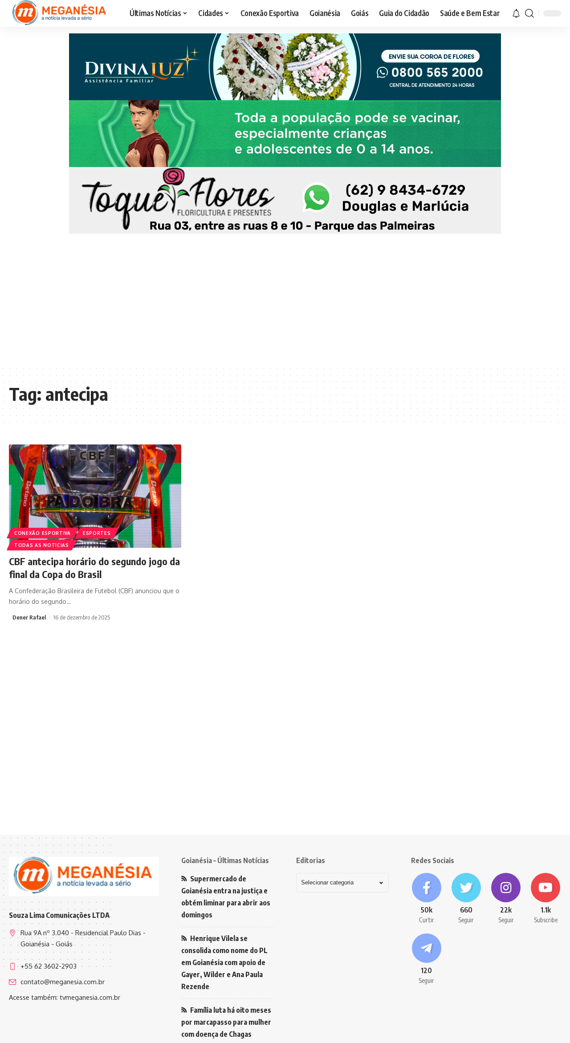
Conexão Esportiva (42, 533)
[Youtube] (546, 898)
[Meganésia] (60, 13)
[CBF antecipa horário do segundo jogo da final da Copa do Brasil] (95, 496)
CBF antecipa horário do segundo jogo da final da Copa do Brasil (94, 567)
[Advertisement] (285, 296)
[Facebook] (426, 898)
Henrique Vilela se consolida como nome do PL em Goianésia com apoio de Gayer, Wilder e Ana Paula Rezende (224, 962)
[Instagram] (506, 898)
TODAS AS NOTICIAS (41, 545)
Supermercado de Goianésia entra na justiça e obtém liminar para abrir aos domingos (225, 897)
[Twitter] (466, 898)
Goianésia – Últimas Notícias (225, 860)
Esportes (97, 533)
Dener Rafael (29, 617)
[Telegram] (426, 959)
